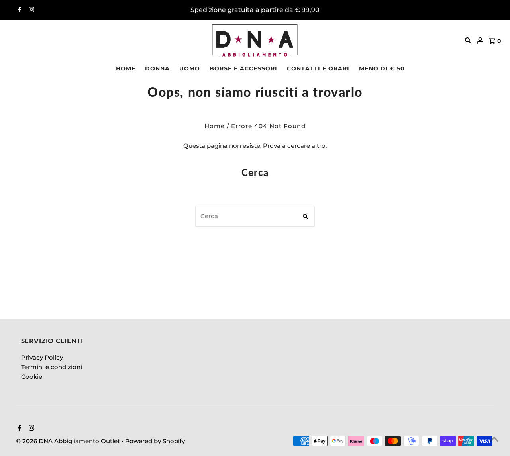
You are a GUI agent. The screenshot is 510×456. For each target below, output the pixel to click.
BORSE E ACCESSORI (243, 68)
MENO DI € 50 (382, 68)
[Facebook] (18, 10)
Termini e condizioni (51, 367)
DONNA (157, 68)
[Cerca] (468, 40)
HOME (125, 68)
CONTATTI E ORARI (318, 68)
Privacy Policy (42, 357)
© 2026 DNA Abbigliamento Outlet (69, 441)
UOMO (189, 68)
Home (214, 126)
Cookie (31, 376)
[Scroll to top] (494, 440)
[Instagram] (30, 10)
